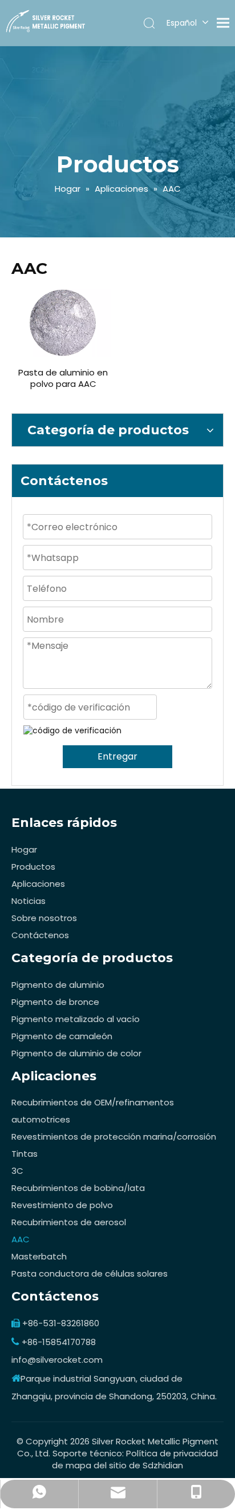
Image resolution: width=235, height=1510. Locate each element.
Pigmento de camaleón (61, 1036)
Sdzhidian (163, 1465)
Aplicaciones (38, 884)
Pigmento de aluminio (57, 985)
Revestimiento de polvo (62, 1205)
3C (17, 1171)
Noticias (28, 901)
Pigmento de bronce (55, 1002)
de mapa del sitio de (97, 1465)
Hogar (24, 849)
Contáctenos (40, 935)
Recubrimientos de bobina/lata (78, 1188)
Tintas (24, 1154)
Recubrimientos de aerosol (68, 1222)
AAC (20, 1239)
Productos (33, 867)
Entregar (117, 756)
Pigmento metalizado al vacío (75, 1019)
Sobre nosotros (44, 918)
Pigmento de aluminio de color (76, 1053)
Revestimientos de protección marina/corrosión (113, 1136)
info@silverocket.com (57, 1360)
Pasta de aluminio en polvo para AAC (63, 378)
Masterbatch (39, 1256)
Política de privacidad (172, 1453)
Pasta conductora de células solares (89, 1273)
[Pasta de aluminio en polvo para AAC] (63, 322)
